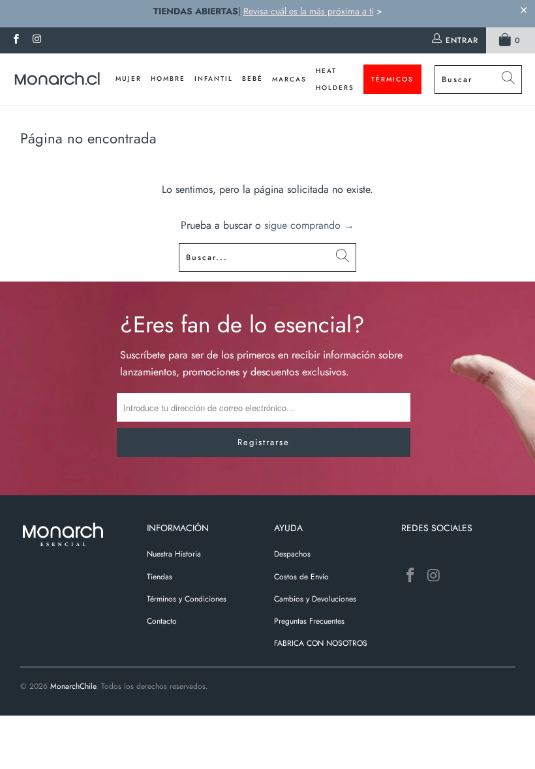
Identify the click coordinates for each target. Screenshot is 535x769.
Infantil (213, 78)
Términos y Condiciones (186, 599)
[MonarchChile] (57, 79)
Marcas (289, 79)
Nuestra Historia (174, 554)
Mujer (128, 78)
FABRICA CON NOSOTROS (320, 643)
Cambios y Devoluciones (315, 599)
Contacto (162, 621)
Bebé (252, 78)
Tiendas (159, 577)
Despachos (292, 554)
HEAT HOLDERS (335, 79)
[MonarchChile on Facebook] (15, 40)
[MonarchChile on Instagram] (36, 40)
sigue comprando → (309, 225)
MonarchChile (73, 686)
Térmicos (392, 79)
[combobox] (479, 79)
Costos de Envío (301, 577)
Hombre (168, 78)
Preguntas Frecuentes (309, 621)
